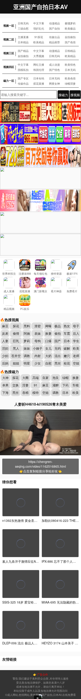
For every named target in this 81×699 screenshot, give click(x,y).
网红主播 (38, 64)
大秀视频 (38, 56)
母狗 (37, 341)
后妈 (5, 363)
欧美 (76, 348)
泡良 (55, 377)
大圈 (25, 377)
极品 (57, 326)
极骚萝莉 (70, 23)
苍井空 (16, 355)
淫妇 (5, 348)
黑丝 (57, 363)
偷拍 (57, 333)
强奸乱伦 (38, 28)
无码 (57, 348)
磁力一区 (8, 81)
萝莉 (27, 341)
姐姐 (16, 363)
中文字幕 (38, 23)
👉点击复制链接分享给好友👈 (40, 471)
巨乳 (16, 341)
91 (35, 385)
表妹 (37, 333)
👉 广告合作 (40, 674)
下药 (65, 385)
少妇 (5, 355)
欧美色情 (70, 78)
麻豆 (5, 326)
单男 (5, 385)
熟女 (67, 326)
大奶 (48, 355)
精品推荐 (54, 42)
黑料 (27, 326)
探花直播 (38, 83)
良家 (45, 377)
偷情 (16, 333)
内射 (37, 355)
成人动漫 (54, 64)
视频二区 (8, 39)
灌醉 (55, 385)
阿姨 (27, 333)
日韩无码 (23, 23)
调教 (27, 355)
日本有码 (38, 78)
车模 (75, 385)
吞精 (25, 392)
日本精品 (23, 42)
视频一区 (8, 25)
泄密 (37, 326)
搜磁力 (63, 95)
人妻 (5, 341)
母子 (76, 326)
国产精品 (23, 51)
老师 (76, 355)
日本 (67, 341)
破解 (67, 348)
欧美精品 (38, 42)
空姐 (76, 363)
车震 (67, 333)
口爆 (48, 341)
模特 (35, 392)
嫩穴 (67, 355)
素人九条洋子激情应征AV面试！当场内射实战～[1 (37, 561)
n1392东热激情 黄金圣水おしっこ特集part (32, 520)
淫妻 (25, 385)
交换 (15, 385)
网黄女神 (54, 83)
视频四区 (8, 67)
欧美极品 (70, 28)
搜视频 (75, 95)
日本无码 (70, 70)
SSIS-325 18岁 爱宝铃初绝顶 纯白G (27, 602)
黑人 (16, 348)
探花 (16, 326)
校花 (67, 363)
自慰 (48, 363)
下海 (5, 392)
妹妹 (27, 348)
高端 (35, 377)
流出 (57, 355)
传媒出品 (54, 37)
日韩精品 (70, 51)
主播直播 (23, 37)
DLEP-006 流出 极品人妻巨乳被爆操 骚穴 (31, 643)
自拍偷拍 (70, 37)
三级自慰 (23, 28)
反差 (5, 333)
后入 (76, 333)
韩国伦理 (38, 70)
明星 (27, 363)
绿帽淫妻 (70, 83)
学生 (76, 341)
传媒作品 (23, 83)
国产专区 (23, 78)
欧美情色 (70, 64)
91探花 (38, 37)
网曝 (48, 326)
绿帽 (65, 377)
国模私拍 (23, 70)
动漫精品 (54, 23)
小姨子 (37, 348)
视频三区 (8, 53)
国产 (57, 341)
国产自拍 (54, 28)
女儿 (48, 348)
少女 (37, 363)
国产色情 (70, 42)
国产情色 (54, 70)
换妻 (48, 333)
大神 (5, 377)
